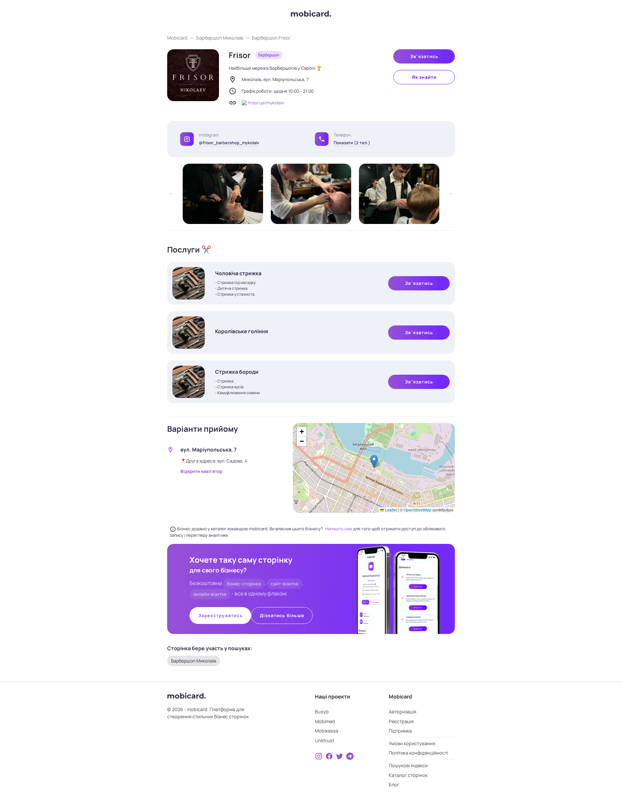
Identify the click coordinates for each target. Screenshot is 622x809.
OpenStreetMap (418, 509)
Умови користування (412, 743)
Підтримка (400, 731)
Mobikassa (326, 731)
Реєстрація (401, 721)
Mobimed (325, 721)
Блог (394, 784)
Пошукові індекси (408, 765)
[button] (321, 139)
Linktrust (324, 740)
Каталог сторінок (408, 775)
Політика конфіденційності (418, 753)
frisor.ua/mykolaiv (266, 103)
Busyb (322, 712)
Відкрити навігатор (201, 471)
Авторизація (402, 712)
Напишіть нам (339, 529)
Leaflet (390, 509)
